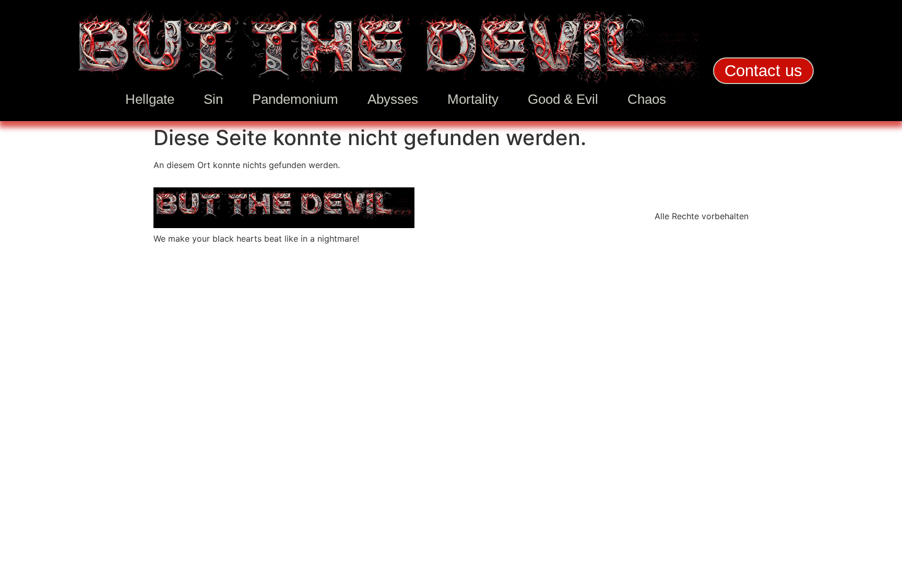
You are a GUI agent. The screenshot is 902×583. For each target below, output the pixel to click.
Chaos (646, 99)
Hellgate (149, 99)
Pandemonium (295, 99)
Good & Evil (563, 99)
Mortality (473, 99)
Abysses (392, 99)
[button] (763, 70)
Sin (213, 99)
